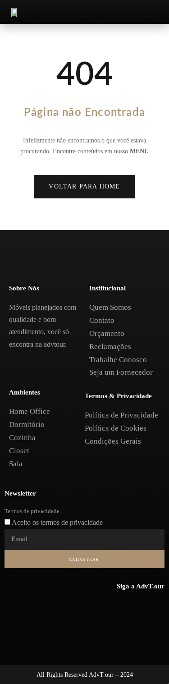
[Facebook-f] (119, 607)
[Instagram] (138, 607)
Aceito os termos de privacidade (57, 522)
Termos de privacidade (32, 511)
